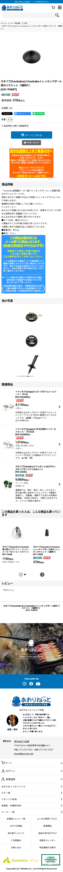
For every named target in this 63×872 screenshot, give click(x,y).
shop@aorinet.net (23, 753)
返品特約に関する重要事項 (16, 126)
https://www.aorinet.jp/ (31, 656)
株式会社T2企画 (21, 741)
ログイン (10, 771)
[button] (60, 8)
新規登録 (10, 779)
